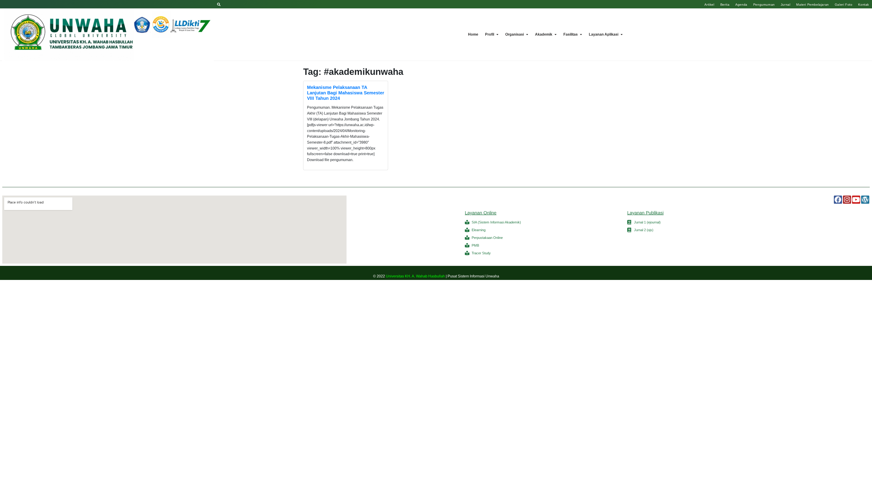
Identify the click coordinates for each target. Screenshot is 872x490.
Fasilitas (570, 34)
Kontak (863, 4)
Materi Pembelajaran (812, 4)
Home (473, 34)
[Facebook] (838, 200)
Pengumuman (764, 4)
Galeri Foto (843, 4)
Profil (489, 34)
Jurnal (785, 4)
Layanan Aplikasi (603, 34)
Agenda (741, 4)
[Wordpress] (865, 200)
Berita (725, 4)
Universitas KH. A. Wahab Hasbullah (415, 276)
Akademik (543, 34)
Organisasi (514, 34)
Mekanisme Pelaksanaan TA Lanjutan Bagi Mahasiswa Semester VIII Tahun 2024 (345, 93)
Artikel (709, 4)
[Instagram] (847, 200)
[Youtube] (856, 200)
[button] (492, 34)
